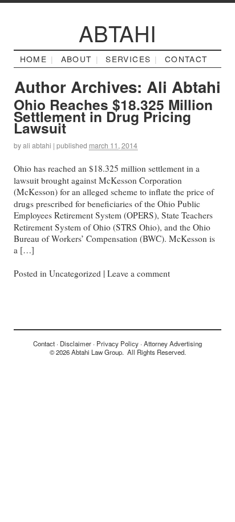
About (76, 58)
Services (128, 58)
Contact (186, 58)
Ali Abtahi (184, 86)
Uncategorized (75, 273)
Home (33, 58)
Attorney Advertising (173, 343)
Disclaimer (75, 343)
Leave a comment (138, 273)
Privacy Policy (117, 343)
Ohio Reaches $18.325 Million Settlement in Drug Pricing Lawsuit (113, 116)
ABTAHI (117, 32)
